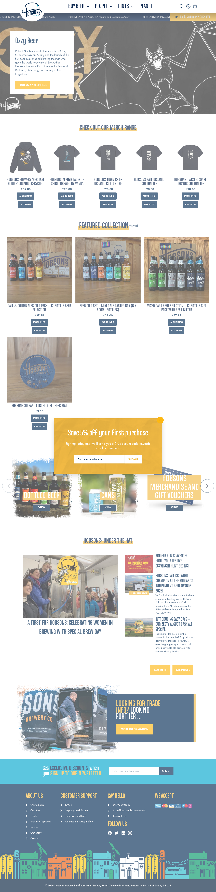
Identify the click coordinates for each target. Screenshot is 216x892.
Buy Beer (76, 6)
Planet (145, 6)
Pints (124, 6)
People (102, 6)
